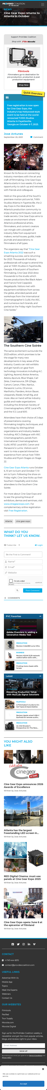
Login (40, 545)
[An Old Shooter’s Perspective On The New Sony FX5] (9, 725)
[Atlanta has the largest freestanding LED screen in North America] (23, 811)
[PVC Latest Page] (40, 676)
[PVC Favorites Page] (40, 616)
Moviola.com (8, 1022)
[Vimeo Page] (34, 944)
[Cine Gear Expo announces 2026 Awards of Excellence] (23, 765)
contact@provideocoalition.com (19, 965)
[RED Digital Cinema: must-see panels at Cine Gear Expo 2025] (23, 857)
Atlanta (8, 521)
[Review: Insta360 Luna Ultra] (9, 644)
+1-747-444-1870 (11, 960)
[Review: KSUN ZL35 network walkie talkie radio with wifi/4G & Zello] (9, 655)
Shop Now (23, 85)
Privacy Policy (6, 1058)
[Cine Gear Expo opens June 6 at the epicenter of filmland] (23, 903)
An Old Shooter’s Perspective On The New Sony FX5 (26, 728)
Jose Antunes (13, 133)
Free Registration (17, 510)
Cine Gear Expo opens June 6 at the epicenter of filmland (23, 924)
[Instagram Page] (23, 944)
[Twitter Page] (18, 944)
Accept (23, 1083)
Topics (5, 986)
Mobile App (7, 982)
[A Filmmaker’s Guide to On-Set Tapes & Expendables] (9, 704)
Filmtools (6, 1010)
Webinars (6, 994)
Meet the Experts (9, 990)
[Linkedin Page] (29, 944)
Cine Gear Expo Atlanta (16, 467)
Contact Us (7, 998)
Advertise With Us (10, 978)
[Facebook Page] (13, 944)
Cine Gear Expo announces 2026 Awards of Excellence (23, 786)
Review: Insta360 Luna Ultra (28, 646)
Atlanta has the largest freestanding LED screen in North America (20, 833)
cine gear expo (23, 521)
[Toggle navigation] (43, 4)
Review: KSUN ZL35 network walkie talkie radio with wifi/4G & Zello (28, 658)
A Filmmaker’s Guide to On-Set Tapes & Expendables (28, 706)
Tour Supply (7, 1018)
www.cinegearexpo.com (17, 504)
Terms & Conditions (35, 1055)
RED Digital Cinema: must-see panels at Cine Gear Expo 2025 (22, 878)
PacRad (5, 1014)
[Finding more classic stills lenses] (9, 665)
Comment (38, 137)
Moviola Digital (9, 1026)
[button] (43, 1068)
